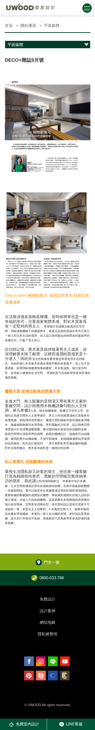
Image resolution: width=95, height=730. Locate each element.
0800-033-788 (51, 578)
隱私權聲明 (47, 634)
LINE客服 (74, 724)
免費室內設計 (27, 724)
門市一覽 (51, 562)
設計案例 (47, 611)
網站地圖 (47, 622)
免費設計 (47, 599)
